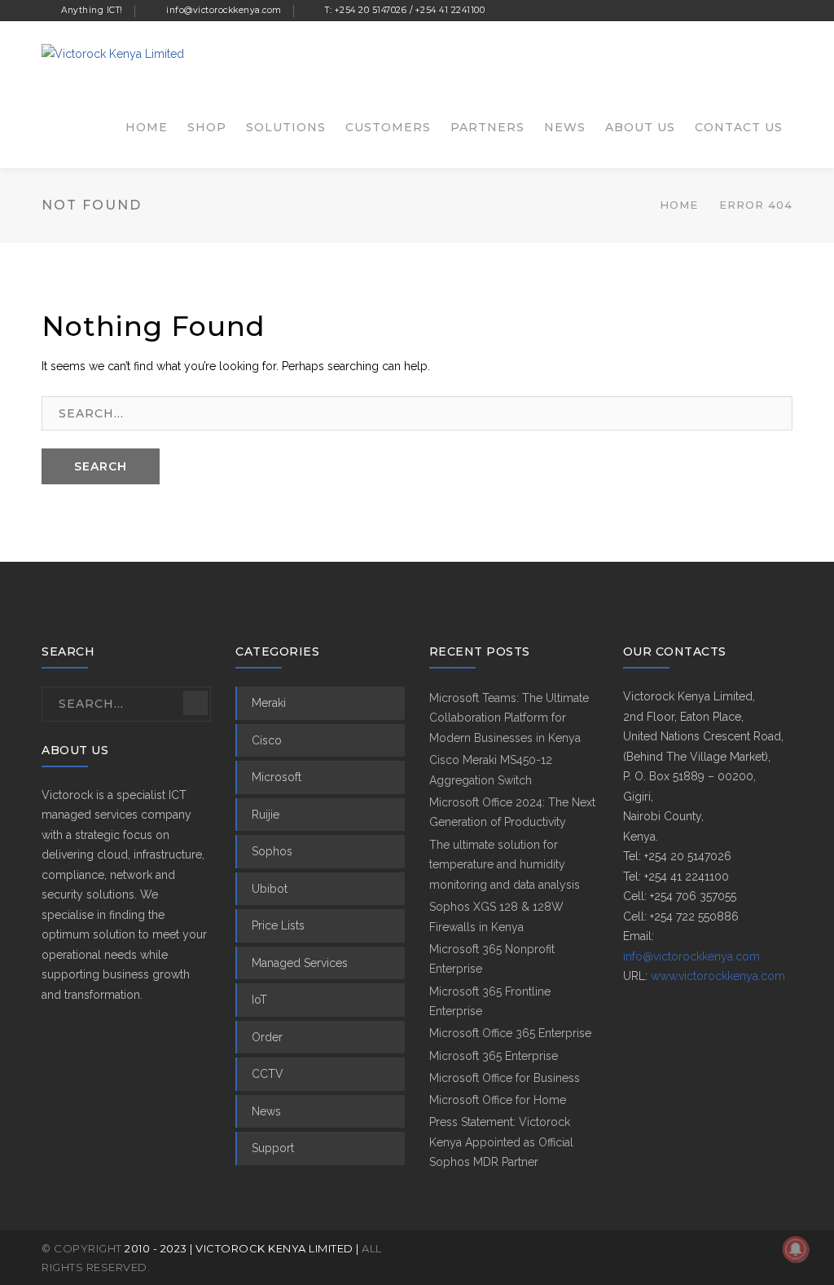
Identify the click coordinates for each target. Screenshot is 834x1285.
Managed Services (300, 962)
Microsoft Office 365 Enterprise (510, 1033)
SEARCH (100, 466)
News (266, 1111)
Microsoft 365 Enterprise (493, 1055)
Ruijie (265, 814)
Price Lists (278, 925)
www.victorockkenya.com (718, 976)
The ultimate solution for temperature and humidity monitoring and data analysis (504, 864)
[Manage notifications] (796, 1249)
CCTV (267, 1073)
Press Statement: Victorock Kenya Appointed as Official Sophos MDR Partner (501, 1141)
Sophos (272, 851)
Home (679, 204)
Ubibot (270, 888)
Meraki (269, 702)
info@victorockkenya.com (691, 956)
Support (273, 1148)
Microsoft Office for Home (497, 1099)
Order (267, 1037)
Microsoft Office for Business (504, 1077)
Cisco (267, 740)
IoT (259, 999)
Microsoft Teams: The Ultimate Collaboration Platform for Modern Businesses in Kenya (509, 717)
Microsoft (276, 777)
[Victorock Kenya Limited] (113, 53)
